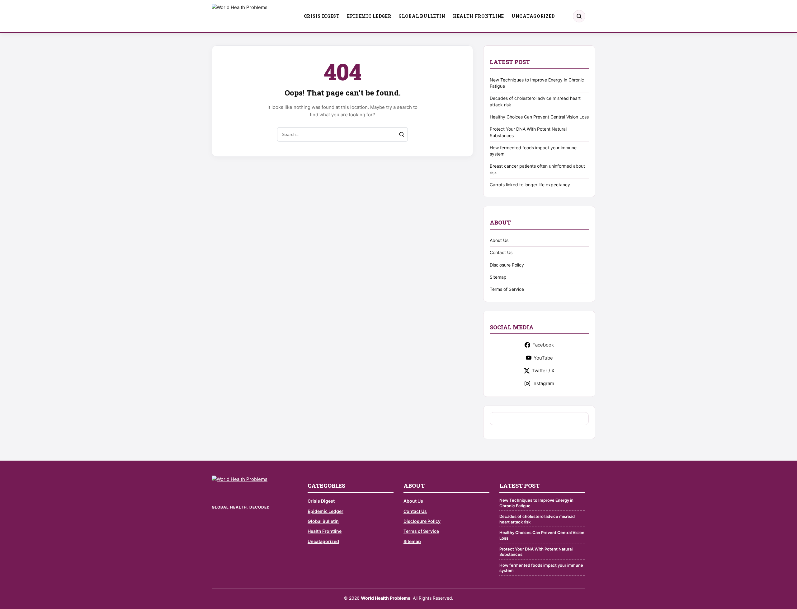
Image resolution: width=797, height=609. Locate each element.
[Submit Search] (401, 134)
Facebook (543, 345)
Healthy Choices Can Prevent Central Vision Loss (539, 116)
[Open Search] (579, 16)
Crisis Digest (322, 16)
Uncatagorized (533, 16)
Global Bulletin (422, 16)
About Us (499, 240)
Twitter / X (543, 371)
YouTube (543, 358)
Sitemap (498, 277)
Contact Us (501, 252)
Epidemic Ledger (369, 16)
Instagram (543, 383)
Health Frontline (478, 16)
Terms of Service (507, 289)
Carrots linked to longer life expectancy (530, 184)
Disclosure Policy (507, 264)
